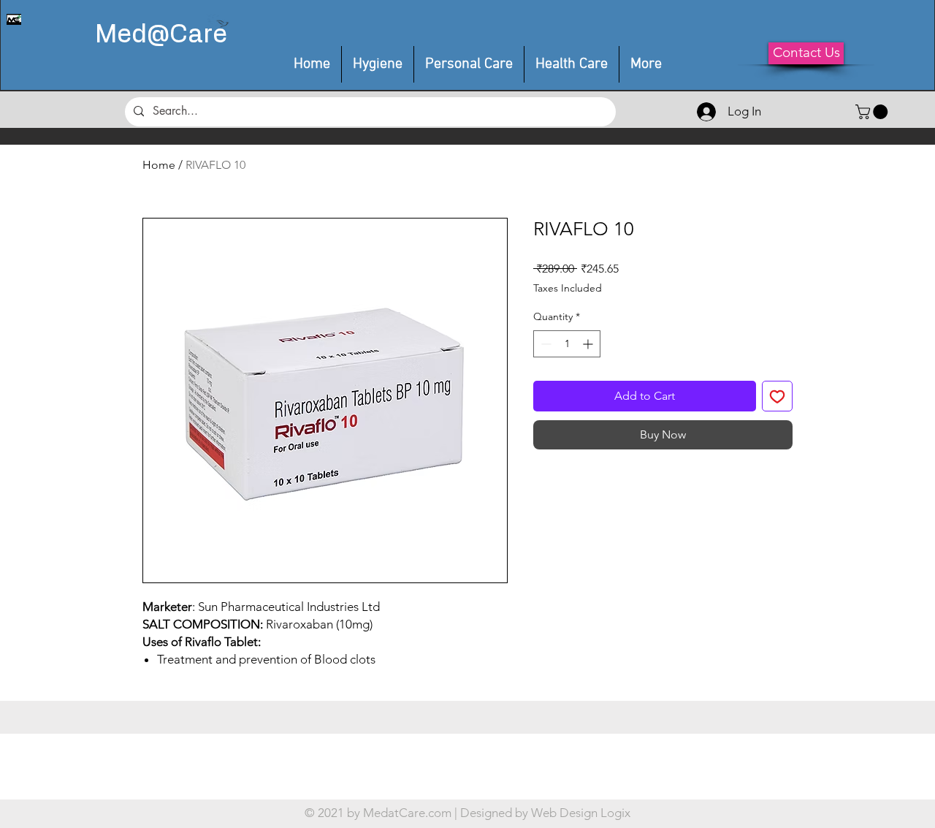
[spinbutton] (567, 344)
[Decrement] (544, 344)
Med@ (132, 35)
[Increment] (589, 344)
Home (158, 165)
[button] (469, 64)
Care (198, 35)
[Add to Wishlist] (777, 396)
